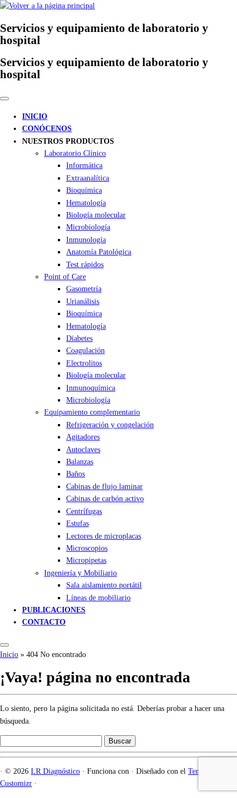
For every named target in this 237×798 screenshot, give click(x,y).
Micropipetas (86, 560)
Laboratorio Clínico (75, 153)
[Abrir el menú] (4, 645)
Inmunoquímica (90, 388)
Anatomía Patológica (98, 252)
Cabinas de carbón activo (105, 499)
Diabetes (79, 338)
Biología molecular (96, 215)
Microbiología (88, 227)
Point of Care (65, 277)
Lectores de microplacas (103, 536)
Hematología (86, 203)
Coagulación (85, 350)
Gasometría (83, 289)
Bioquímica (84, 190)
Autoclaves (83, 450)
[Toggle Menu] (4, 98)
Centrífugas (84, 511)
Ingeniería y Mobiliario (80, 573)
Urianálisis (82, 301)
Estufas (77, 523)
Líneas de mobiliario (98, 598)
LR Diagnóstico (55, 771)
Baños (75, 474)
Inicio (9, 654)
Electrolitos (84, 363)
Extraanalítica (87, 178)
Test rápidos (85, 264)
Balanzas (79, 462)
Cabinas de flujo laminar (104, 486)
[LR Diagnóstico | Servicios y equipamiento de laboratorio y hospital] (47, 6)
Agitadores (83, 437)
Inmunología (86, 240)
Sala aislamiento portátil (104, 585)
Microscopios (86, 548)
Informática (84, 165)
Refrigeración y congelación (110, 425)
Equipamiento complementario (92, 412)
